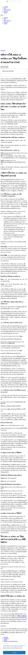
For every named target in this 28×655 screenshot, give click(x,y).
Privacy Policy (12, 648)
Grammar (6, 6)
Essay (5, 8)
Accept (14, 652)
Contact (5, 12)
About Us (6, 11)
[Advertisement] (14, 37)
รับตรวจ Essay (7, 9)
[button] (14, 15)
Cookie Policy (19, 648)
